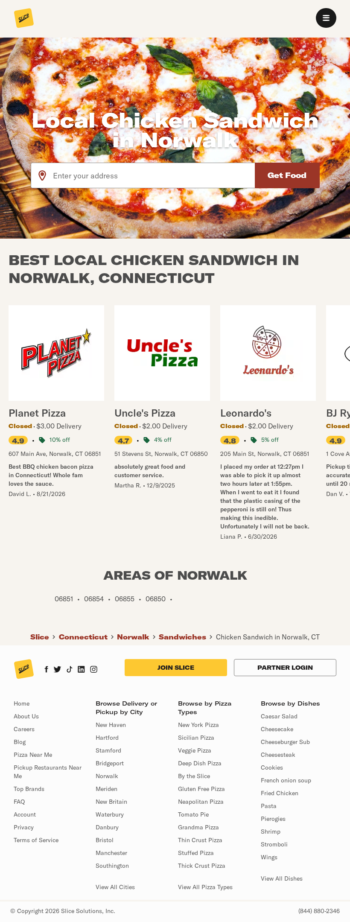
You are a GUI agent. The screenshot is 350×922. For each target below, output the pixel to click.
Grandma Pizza (198, 827)
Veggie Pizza (194, 750)
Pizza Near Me (33, 755)
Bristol (105, 840)
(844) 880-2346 (319, 911)
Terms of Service (36, 840)
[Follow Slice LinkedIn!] (81, 670)
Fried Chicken (279, 793)
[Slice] (24, 18)
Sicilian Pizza (196, 737)
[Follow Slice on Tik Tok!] (70, 670)
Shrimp (270, 831)
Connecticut (83, 637)
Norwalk (133, 637)
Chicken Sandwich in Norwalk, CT (268, 637)
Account (25, 814)
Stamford (108, 750)
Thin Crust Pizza (200, 840)
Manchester (111, 853)
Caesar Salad (279, 716)
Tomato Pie (193, 814)
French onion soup (286, 780)
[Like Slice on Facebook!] (46, 670)
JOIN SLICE (176, 667)
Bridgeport (110, 763)
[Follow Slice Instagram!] (94, 670)
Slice (39, 637)
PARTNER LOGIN (285, 667)
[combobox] (154, 175)
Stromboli (274, 844)
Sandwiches (182, 637)
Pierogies (273, 819)
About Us (26, 716)
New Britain (111, 801)
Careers (24, 729)
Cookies (272, 767)
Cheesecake (277, 729)
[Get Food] (287, 175)
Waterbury (110, 814)
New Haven (111, 725)
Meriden (106, 789)
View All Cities (115, 887)
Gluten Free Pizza (201, 789)
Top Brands (29, 789)
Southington (112, 865)
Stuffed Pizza (196, 853)
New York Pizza (198, 725)
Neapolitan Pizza (201, 801)
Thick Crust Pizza (201, 865)
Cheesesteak (278, 755)
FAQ (19, 801)
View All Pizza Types (205, 887)
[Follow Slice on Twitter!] (57, 670)
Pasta (269, 806)
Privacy (24, 827)
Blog (20, 742)
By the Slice (194, 776)
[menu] (326, 18)
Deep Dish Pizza (200, 763)
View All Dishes (282, 878)
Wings (269, 857)
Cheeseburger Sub (285, 742)
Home (21, 703)
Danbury (107, 827)
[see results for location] (42, 175)
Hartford (107, 737)
